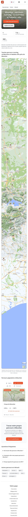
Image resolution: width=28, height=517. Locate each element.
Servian (14, 470)
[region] (14, 213)
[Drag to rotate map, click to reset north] (25, 64)
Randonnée (19, 383)
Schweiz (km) (14, 513)
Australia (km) (13, 515)
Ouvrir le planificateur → (14, 439)
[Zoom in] (25, 60)
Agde (20, 470)
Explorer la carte (8, 25)
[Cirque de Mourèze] (14, 402)
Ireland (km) (14, 496)
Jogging (9, 383)
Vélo (10, 386)
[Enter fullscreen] (25, 66)
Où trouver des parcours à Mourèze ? (13, 450)
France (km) (13, 489)
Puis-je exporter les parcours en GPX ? (13, 462)
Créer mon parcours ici (11, 21)
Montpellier (5, 470)
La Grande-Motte (14, 473)
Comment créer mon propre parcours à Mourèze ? (13, 456)
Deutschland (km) (14, 505)
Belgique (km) (14, 491)
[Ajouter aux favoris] (23, 393)
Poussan (4, 473)
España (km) (14, 510)
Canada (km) (14, 501)
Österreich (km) (13, 508)
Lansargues (12, 476)
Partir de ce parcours (15, 411)
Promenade (18, 386)
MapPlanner (24, 366)
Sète (22, 473)
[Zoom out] (25, 62)
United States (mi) (14, 498)
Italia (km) (13, 503)
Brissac (4, 476)
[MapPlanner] (2, 2)
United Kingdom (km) (14, 493)
